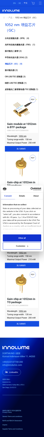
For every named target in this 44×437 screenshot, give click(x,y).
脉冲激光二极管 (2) (13, 51)
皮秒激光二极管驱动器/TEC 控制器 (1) (21, 89)
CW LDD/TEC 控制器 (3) (15, 76)
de (20, 3)
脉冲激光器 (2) (11, 70)
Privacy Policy (7, 412)
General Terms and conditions (12, 416)
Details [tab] (22, 196)
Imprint (4, 425)
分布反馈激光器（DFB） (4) (17, 38)
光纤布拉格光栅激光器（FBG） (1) (20, 44)
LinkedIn (13, 372)
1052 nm (22, 136)
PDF (33, 99)
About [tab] (36, 196)
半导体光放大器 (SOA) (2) (16, 57)
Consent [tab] (8, 196)
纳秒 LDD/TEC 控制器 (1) (16, 83)
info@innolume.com (12, 365)
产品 (10, 17)
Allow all (22, 238)
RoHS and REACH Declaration (12, 421)
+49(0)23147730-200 (12, 362)
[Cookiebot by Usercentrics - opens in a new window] (31, 189)
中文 (26, 3)
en (14, 3)
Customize (20, 246)
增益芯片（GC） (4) (13, 64)
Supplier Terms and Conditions (12, 429)
